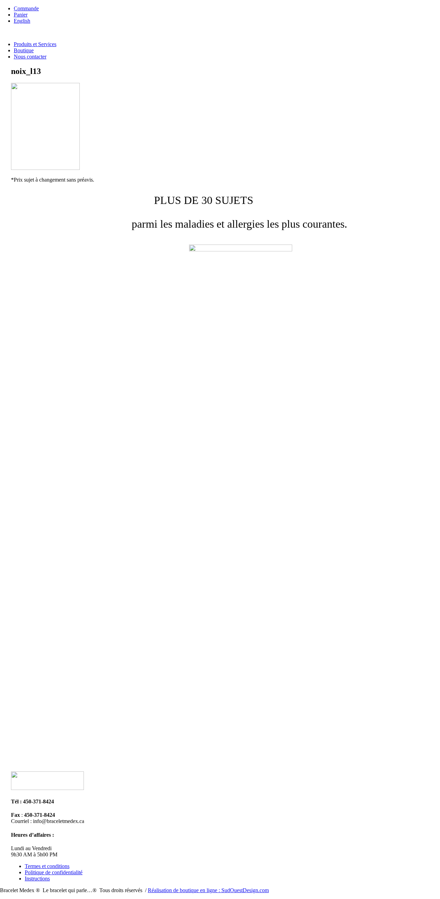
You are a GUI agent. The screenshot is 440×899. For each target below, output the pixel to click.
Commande (26, 8)
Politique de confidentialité (53, 872)
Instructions (37, 878)
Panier (21, 15)
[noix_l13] (45, 168)
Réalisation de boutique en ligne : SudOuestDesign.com (208, 890)
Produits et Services (35, 44)
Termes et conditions (47, 866)
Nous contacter (30, 56)
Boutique (24, 50)
